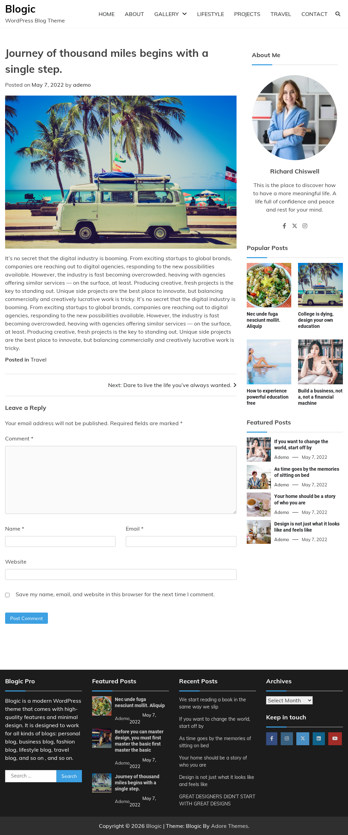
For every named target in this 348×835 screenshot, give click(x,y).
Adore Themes (229, 825)
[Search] (338, 14)
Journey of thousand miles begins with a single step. (137, 782)
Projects (247, 14)
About (134, 14)
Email (134, 528)
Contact (314, 14)
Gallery (166, 14)
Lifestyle (210, 14)
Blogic (20, 8)
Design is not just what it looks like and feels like (307, 527)
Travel (281, 14)
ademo (82, 84)
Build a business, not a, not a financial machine (320, 397)
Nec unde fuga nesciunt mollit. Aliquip (263, 320)
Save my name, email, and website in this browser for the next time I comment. (115, 594)
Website (16, 561)
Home (107, 14)
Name (14, 528)
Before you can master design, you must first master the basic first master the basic (139, 741)
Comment (19, 438)
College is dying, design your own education (315, 320)
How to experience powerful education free (268, 397)
